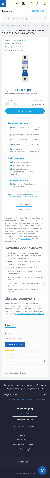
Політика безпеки (23, 399)
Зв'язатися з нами (25, 419)
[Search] (46, 18)
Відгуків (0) (24, 209)
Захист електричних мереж (13, 26)
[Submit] (44, 394)
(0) (12, 47)
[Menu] (3, 3)
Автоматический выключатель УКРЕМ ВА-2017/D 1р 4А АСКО (22, 195)
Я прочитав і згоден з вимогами (27, 399)
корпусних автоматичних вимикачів (29, 314)
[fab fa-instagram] (28, 450)
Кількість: (9, 100)
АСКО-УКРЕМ (18, 51)
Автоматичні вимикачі (31, 26)
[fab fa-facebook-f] (22, 450)
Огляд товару (23, 204)
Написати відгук (15, 344)
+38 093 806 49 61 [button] (36, 11)
